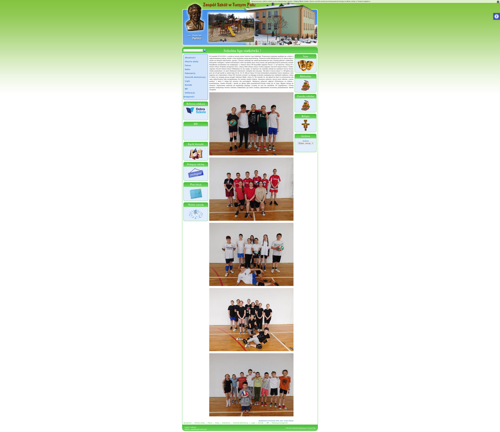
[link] (496, 16)
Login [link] (187, 81)
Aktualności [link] (190, 57)
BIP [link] (186, 88)
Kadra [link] (187, 69)
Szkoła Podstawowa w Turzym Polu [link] (304, 428)
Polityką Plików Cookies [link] (301, 1)
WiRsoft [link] (187, 429)
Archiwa (305, 141)
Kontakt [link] (188, 84)
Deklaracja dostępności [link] (280, 423)
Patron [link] (188, 65)
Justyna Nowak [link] (288, 420)
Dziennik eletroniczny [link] (195, 77)
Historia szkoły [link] (191, 61)
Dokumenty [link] (190, 73)
